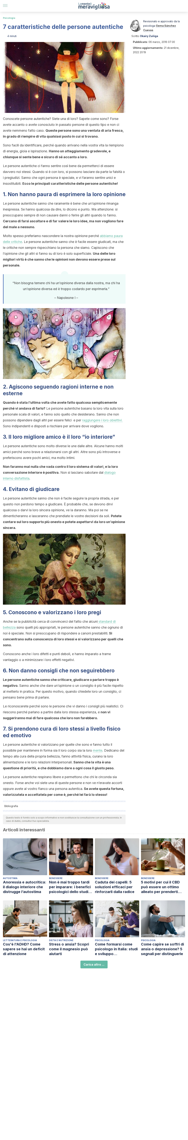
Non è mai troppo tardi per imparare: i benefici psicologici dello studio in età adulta (70, 887)
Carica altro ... (94, 964)
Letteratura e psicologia (20, 940)
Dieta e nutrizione (61, 940)
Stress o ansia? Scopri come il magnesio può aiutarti (69, 949)
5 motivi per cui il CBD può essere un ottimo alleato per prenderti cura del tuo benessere (161, 887)
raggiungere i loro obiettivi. (102, 420)
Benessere (56, 878)
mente (97, 750)
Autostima (10, 878)
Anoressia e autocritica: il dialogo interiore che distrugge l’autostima (24, 887)
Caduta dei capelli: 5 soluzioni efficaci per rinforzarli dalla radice (114, 887)
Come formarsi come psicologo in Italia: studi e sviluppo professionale (116, 949)
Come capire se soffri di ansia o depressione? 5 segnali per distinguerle (162, 949)
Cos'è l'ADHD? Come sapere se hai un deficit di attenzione (24, 949)
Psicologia (9, 18)
